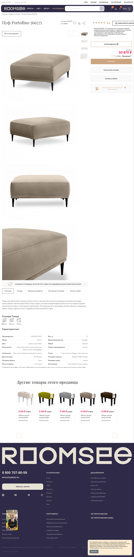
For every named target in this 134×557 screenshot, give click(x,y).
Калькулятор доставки (111, 70)
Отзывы (20, 291)
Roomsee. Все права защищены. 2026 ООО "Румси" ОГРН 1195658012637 (27, 547)
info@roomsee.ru (10, 477)
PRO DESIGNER (116, 2)
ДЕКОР (46, 8)
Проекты (49, 489)
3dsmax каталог (96, 489)
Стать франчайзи (52, 538)
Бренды (49, 497)
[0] (120, 9)
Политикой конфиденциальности (111, 548)
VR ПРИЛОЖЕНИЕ (99, 514)
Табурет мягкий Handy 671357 (86, 416)
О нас (48, 478)
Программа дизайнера (98, 482)
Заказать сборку (111, 78)
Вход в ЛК (94, 485)
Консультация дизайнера (10, 538)
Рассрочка (126, 56)
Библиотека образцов (98, 493)
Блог (48, 504)
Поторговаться (110, 44)
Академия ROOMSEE (98, 497)
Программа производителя (55, 519)
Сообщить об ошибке (10, 551)
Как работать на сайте (98, 478)
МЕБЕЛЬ (30, 8)
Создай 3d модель (52, 530)
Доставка (5, 523)
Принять (94, 551)
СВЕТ (39, 8)
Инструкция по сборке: (56, 291)
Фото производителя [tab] (11, 34)
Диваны (12, 14)
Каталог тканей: (75, 291)
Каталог (49, 500)
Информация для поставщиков (56, 523)
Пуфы (18, 14)
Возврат (5, 527)
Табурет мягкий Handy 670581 (44, 416)
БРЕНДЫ (94, 2)
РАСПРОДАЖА (58, 8)
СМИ (48, 485)
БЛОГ (86, 2)
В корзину (111, 61)
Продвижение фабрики (54, 534)
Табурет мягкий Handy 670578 (65, 416)
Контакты (49, 482)
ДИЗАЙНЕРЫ (103, 2)
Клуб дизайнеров (97, 500)
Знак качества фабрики (54, 527)
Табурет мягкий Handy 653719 (23, 416)
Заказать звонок (23, 486)
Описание (7, 291)
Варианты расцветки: (35, 291)
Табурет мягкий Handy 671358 (106, 416)
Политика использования (68, 547)
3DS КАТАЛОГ (128, 2)
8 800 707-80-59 (14, 473)
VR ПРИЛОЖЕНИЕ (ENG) (102, 518)
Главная (5, 14)
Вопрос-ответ (7, 534)
